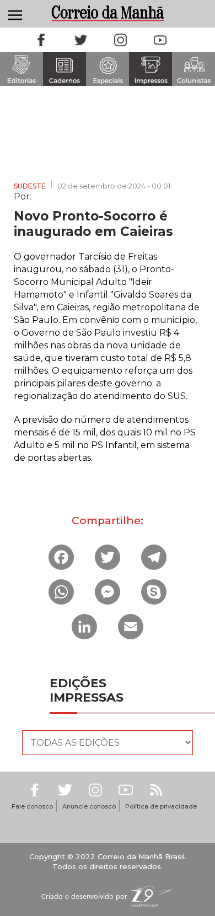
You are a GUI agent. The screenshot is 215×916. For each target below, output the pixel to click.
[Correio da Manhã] (107, 12)
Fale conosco (32, 806)
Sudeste (30, 186)
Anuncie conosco (89, 806)
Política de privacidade (161, 806)
